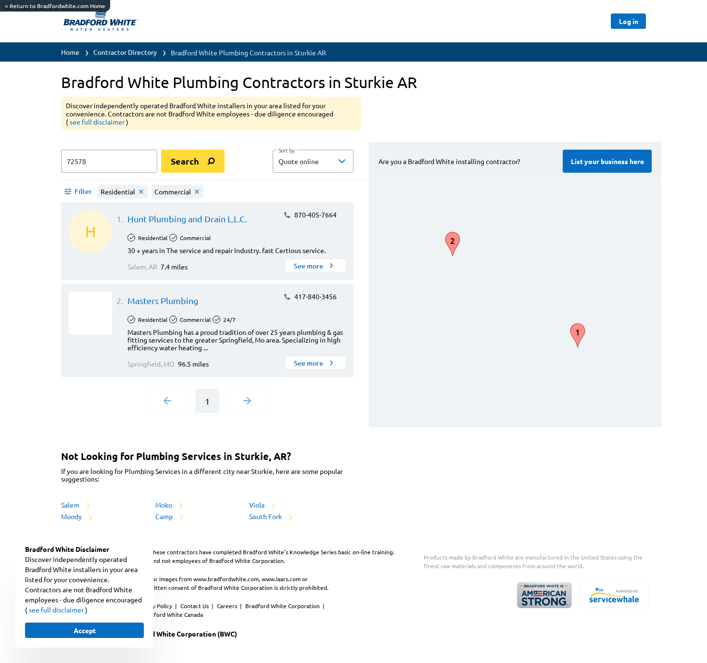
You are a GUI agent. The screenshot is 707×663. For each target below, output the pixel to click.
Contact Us (195, 606)
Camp (164, 516)
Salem (71, 504)
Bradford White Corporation (283, 606)
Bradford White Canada (172, 614)
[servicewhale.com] (614, 595)
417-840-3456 (315, 296)
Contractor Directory (125, 52)
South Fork (266, 516)
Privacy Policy (155, 606)
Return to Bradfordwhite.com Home (55, 6)
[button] (313, 161)
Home (70, 52)
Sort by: (286, 150)
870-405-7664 (315, 214)
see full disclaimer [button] (98, 121)
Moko (164, 504)
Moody (72, 516)
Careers (228, 606)
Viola (257, 504)
